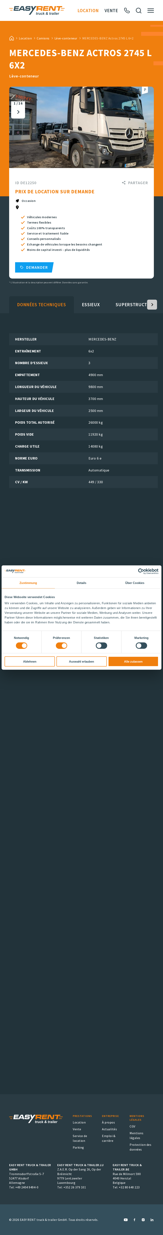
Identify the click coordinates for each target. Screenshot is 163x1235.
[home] (11, 38)
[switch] (61, 645)
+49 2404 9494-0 (27, 1187)
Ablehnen (29, 661)
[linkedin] (152, 1220)
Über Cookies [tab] (134, 582)
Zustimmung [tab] (28, 582)
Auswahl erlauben (81, 661)
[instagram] (143, 1220)
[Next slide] (18, 112)
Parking (78, 1147)
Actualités (109, 1129)
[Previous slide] (18, 95)
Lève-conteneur (65, 38)
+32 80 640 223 (129, 1187)
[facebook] (134, 1220)
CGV (132, 1126)
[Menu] (150, 10)
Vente (111, 10)
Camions (43, 38)
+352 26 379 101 (74, 1187)
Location (88, 10)
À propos (108, 1122)
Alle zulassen (133, 661)
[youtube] (126, 1220)
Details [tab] (81, 582)
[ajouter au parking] (145, 90)
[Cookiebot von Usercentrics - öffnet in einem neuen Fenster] (141, 571)
